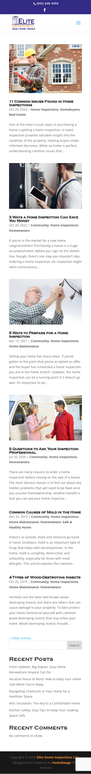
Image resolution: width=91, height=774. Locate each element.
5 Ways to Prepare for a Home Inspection (38, 335)
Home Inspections (45, 109)
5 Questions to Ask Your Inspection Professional (43, 451)
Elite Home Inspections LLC (57, 757)
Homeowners (19, 230)
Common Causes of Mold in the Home (45, 512)
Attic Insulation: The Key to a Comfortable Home (44, 703)
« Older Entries (20, 638)
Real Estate (17, 114)
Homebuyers (70, 109)
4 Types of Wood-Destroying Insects (45, 577)
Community (40, 225)
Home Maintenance (24, 346)
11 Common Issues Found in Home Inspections (41, 103)
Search (74, 645)
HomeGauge (61, 762)
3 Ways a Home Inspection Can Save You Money (43, 219)
